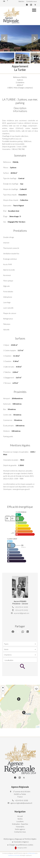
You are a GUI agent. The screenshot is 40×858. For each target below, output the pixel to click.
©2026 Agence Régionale (13, 839)
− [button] (3, 691)
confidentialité (31, 853)
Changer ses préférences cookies (21, 845)
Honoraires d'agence (21, 842)
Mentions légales (30, 839)
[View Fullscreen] (2, 695)
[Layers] (36, 688)
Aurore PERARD (20, 601)
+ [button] (3, 687)
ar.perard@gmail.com (21, 613)
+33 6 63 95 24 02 (21, 610)
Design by (22, 848)
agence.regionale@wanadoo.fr (21, 803)
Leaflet (37, 727)
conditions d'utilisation (14, 855)
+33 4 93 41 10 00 (21, 607)
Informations (20, 111)
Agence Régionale (20, 787)
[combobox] (20, 644)
